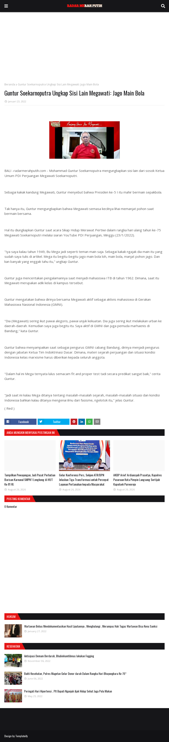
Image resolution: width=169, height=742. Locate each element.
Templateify (21, 736)
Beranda (9, 84)
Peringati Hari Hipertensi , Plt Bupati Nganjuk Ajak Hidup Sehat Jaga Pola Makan (68, 691)
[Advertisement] (84, 45)
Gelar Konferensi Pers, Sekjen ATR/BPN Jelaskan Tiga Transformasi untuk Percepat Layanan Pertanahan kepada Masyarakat (84, 479)
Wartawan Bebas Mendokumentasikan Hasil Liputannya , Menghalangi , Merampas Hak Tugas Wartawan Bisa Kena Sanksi (90, 626)
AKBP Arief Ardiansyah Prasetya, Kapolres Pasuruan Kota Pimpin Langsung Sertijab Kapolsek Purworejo (137, 479)
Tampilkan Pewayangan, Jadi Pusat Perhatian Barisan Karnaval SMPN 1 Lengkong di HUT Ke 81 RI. (29, 479)
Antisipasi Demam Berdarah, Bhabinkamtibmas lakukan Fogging (59, 656)
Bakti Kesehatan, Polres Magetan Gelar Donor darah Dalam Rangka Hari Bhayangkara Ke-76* (75, 673)
